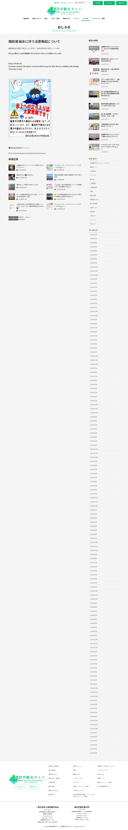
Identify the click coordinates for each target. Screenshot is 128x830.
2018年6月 (93, 615)
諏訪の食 (51, 794)
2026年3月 (93, 255)
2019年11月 (94, 546)
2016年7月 (93, 708)
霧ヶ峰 (92, 179)
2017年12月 (94, 639)
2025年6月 (93, 291)
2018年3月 (93, 627)
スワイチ (93, 175)
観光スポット (77, 766)
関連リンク (101, 778)
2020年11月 (94, 502)
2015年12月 (94, 720)
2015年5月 (93, 749)
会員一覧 (100, 774)
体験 (91, 191)
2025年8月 (93, 283)
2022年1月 (93, 445)
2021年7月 (93, 469)
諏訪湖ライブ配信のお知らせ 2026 (27, 185)
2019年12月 (94, 542)
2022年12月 (94, 405)
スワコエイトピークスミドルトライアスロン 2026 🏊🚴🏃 (110, 146)
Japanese (81, 2)
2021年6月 (93, 473)
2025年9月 (93, 279)
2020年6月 (93, 518)
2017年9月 (93, 652)
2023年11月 (94, 360)
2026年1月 (93, 263)
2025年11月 (94, 271)
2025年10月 (94, 275)
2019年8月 (93, 558)
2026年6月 (93, 243)
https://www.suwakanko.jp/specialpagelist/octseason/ (27, 153)
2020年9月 (93, 510)
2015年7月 (93, 741)
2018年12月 (94, 591)
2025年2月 (93, 303)
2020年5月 (93, 522)
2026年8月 (93, 234)
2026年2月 (93, 259)
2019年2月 (93, 583)
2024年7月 (93, 328)
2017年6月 (93, 664)
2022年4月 (93, 433)
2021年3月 (93, 486)
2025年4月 (93, 299)
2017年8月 (93, 656)
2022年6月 (93, 429)
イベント (93, 220)
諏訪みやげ (76, 774)
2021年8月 (93, 465)
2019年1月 (93, 587)
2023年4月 (93, 388)
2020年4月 (93, 526)
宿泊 (74, 770)
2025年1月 (93, 307)
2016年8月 (93, 704)
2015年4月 (93, 753)
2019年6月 (93, 566)
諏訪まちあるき (53, 790)
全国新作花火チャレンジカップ (100, 163)
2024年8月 (93, 324)
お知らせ (27, 217)
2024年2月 (93, 348)
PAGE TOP (123, 803)
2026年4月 (93, 251)
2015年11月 (94, 724)
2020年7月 (93, 514)
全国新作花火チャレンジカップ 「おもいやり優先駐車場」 (110, 48)
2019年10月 (94, 550)
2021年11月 (94, 453)
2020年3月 (93, 530)
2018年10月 (94, 599)
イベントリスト (78, 778)
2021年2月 (93, 490)
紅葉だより (93, 207)
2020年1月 (93, 538)
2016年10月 (94, 696)
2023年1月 (93, 400)
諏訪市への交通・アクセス (106, 766)
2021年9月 (93, 461)
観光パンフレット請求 (105, 782)
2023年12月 (94, 356)
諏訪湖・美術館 (53, 766)
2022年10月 (94, 413)
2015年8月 (93, 737)
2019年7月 (93, 562)
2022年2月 (93, 441)
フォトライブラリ (103, 770)
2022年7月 (93, 425)
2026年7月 (93, 238)
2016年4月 (93, 716)
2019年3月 (93, 579)
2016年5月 (93, 712)
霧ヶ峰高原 (93, 203)
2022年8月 (93, 421)
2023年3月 (93, 392)
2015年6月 (93, 745)
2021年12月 (94, 449)
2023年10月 (94, 364)
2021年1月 (93, 494)
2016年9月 (93, 700)
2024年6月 (93, 332)
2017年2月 (93, 680)
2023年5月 (93, 384)
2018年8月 (93, 607)
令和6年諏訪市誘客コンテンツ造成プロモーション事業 (83, 795)
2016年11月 (94, 692)
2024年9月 (93, 319)
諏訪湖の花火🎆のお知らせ (25, 175)
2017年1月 (93, 684)
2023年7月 (93, 376)
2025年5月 (93, 295)
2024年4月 (93, 340)
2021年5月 (93, 477)
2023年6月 (93, 380)
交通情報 (93, 171)
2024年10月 (94, 315)
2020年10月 (94, 506)
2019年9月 (93, 554)
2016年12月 (94, 688)
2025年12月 (94, 267)
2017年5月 (93, 668)
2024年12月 (94, 311)
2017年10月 (94, 647)
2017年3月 (93, 676)
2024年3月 (93, 344)
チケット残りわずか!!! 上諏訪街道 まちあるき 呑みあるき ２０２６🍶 (110, 81)
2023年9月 (93, 368)
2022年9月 (93, 417)
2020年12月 (94, 498)
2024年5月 (93, 336)
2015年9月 (93, 733)
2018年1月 (93, 635)
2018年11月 (94, 595)
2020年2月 (93, 534)
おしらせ (76, 782)
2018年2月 (93, 631)
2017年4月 (93, 672)
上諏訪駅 (93, 183)
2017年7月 (93, 660)
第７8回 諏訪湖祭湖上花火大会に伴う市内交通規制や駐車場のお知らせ (110, 93)
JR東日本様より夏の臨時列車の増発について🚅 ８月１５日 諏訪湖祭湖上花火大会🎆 (29, 206)
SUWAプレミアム (78, 790)
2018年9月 (93, 603)
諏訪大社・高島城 (54, 778)
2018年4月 (93, 623)
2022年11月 (94, 409)
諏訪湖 (21, 217)
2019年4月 (93, 575)
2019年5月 (93, 571)
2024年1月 (93, 352)
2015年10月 (94, 728)
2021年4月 (93, 481)
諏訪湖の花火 (94, 199)
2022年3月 (93, 437)
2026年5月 (93, 247)
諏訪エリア (93, 167)
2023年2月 (93, 396)
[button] (64, 3)
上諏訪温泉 (93, 187)
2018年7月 (93, 611)
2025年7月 (93, 287)
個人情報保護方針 (103, 786)
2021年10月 (94, 457)
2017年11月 (94, 643)
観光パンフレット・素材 (81, 786)
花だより (93, 224)
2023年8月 (93, 372)
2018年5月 (93, 619)
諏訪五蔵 (93, 195)
